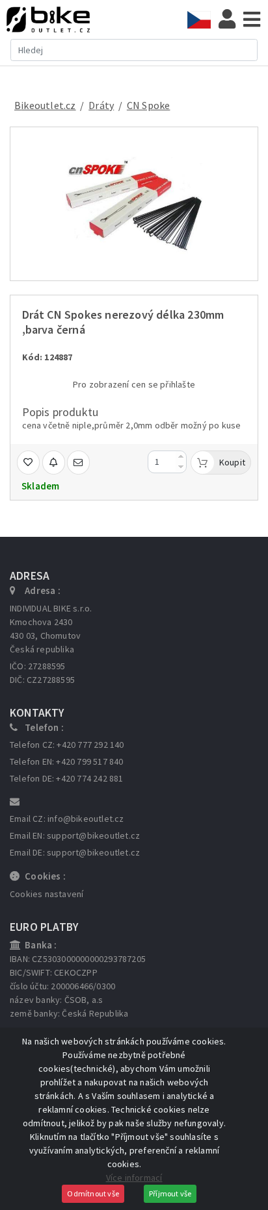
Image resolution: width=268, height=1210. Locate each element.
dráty (101, 105)
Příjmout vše (170, 1193)
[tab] (203, 20)
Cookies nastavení (46, 894)
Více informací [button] (134, 1177)
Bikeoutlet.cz (45, 105)
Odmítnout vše (93, 1193)
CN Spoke (148, 105)
